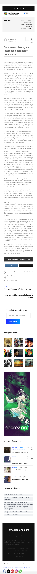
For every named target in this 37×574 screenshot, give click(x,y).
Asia (15, 272)
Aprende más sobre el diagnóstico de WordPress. (16, 567)
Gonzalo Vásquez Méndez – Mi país (17, 289)
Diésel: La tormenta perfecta (20, 479)
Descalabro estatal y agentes (20, 463)
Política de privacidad (25, 536)
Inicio (10, 536)
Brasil (13, 274)
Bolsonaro (7, 274)
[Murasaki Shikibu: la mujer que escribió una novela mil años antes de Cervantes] (7, 470)
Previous (6, 287)
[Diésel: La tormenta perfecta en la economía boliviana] (7, 479)
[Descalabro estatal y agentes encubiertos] (7, 459)
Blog (16, 536)
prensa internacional (10, 280)
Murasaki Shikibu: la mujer (19, 470)
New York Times (9, 276)
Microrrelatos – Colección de (20, 452)
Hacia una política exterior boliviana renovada (18, 296)
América (10, 272)
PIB (5, 278)
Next (31, 293)
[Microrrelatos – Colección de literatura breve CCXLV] (7, 450)
